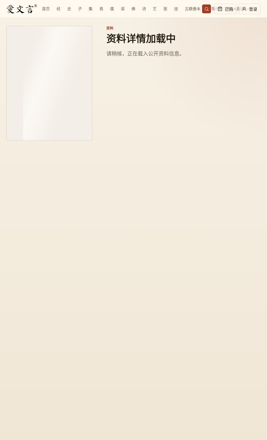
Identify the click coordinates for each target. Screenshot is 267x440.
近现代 (213, 9)
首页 (46, 9)
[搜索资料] (206, 8)
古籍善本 (193, 9)
